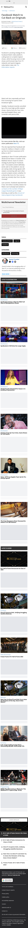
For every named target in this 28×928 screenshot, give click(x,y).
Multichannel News (17, 21)
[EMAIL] (15, 262)
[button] (2, 7)
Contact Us (4, 911)
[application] (14, 126)
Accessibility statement (8, 900)
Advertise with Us (6, 907)
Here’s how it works (18, 27)
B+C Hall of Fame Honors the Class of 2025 (15, 834)
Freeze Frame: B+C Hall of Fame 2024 (14, 864)
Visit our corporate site (14, 875)
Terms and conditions (7, 886)
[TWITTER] (10, 262)
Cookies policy (5, 897)
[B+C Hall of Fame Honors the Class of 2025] (14, 830)
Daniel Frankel (7, 21)
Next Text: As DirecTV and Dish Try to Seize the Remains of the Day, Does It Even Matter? (15, 856)
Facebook (5, 244)
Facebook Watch (7, 241)
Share (5, 48)
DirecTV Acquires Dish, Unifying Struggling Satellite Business (14, 848)
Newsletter (23, 48)
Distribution (12, 10)
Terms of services (20, 220)
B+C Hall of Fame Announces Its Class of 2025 (14, 841)
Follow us (15, 48)
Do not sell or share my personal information (13, 914)
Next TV (16, 143)
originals (16, 241)
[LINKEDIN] (13, 262)
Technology (4, 10)
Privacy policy (5, 893)
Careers (4, 904)
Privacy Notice (22, 222)
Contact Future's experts (8, 890)
